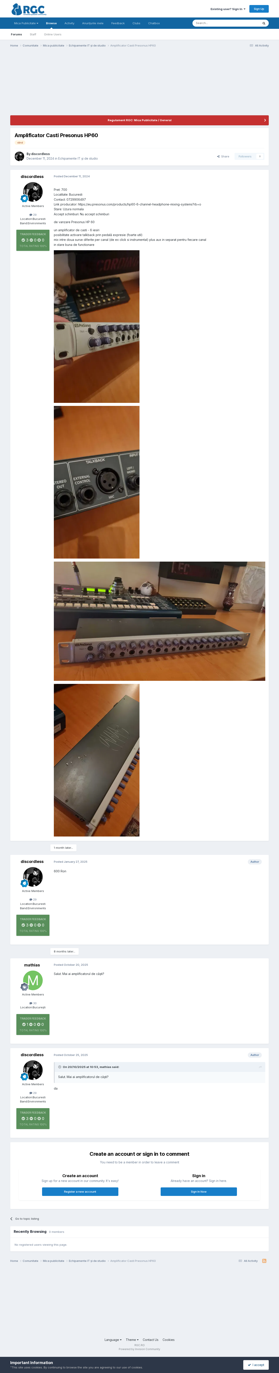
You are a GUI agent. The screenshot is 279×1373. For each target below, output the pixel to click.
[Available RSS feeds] (264, 1261)
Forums (16, 34)
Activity (69, 23)
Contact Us (150, 1340)
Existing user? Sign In (227, 9)
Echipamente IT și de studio (78, 158)
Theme (131, 1340)
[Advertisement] (89, 84)
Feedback (118, 23)
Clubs (136, 23)
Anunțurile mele (93, 23)
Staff (33, 34)
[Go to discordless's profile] (19, 156)
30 (34, 1003)
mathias (32, 965)
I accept (257, 1365)
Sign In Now (199, 1191)
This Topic (246, 23)
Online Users (52, 34)
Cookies (169, 1340)
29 (34, 214)
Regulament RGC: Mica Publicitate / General (140, 120)
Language (112, 1340)
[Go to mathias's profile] (33, 980)
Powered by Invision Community (139, 1349)
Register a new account (80, 1191)
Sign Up (259, 8)
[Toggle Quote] (60, 1067)
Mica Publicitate (25, 23)
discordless (40, 154)
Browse (51, 23)
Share (224, 156)
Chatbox (154, 23)
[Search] (264, 23)
